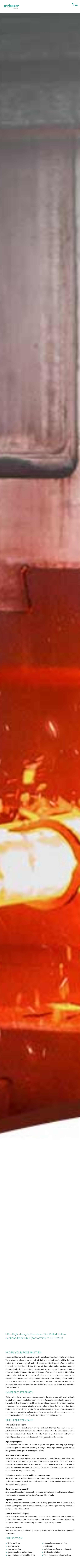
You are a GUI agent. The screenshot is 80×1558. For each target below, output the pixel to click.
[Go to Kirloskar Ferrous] (11, 6)
